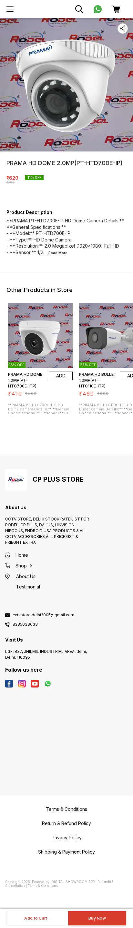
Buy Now (97, 918)
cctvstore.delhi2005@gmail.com (43, 615)
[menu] (10, 9)
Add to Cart (35, 918)
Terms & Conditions (43, 886)
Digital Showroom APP (73, 882)
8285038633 (25, 624)
